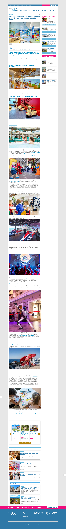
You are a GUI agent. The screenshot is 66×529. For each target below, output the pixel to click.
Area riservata (25, 516)
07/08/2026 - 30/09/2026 (45, 53)
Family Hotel (46, 10)
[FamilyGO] (14, 9)
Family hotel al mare (50, 515)
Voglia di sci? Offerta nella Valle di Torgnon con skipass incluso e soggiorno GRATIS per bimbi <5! (49, 21)
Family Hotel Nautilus (51, 34)
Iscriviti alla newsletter (52, 507)
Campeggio (14, 431)
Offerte (51, 10)
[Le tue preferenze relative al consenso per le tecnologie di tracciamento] (1, 397)
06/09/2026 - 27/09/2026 (45, 31)
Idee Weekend (32, 459)
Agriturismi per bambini (51, 516)
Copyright (26, 526)
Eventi (32, 10)
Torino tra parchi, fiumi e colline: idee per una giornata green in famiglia (29, 498)
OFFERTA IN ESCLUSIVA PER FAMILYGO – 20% (51, 44)
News (39, 10)
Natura (22, 503)
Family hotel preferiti (54, 10)
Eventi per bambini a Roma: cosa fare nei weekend (29, 454)
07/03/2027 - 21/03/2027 (45, 24)
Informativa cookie (38, 526)
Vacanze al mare (37, 514)
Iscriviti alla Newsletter (46, 5)
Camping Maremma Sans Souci (24, 434)
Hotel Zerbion (49, 18)
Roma (26, 451)
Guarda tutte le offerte (49, 56)
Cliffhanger (11, 344)
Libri (36, 10)
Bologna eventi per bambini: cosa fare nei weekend (30, 475)
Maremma (22, 432)
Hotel (31, 431)
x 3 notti (53, 53)
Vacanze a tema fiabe (38, 516)
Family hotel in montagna (51, 514)
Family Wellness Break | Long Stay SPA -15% (51, 51)
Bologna (26, 472)
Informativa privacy (31, 526)
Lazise (18, 431)
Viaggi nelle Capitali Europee (39, 518)
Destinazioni (24, 10)
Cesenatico (35, 431)
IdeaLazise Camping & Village (15, 433)
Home (21, 10)
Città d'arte (22, 459)
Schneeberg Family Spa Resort (51, 42)
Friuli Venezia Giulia (28, 486)
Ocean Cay (35, 376)
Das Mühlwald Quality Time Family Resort (51, 28)
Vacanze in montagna (38, 515)
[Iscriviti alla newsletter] (65, 475)
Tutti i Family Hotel (25, 442)
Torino (26, 462)
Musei (34, 10)
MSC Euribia (23, 153)
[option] (15, 433)
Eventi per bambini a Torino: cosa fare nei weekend (29, 464)
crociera (18, 59)
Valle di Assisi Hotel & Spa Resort (51, 49)
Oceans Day (35, 372)
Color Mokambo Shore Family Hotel (33, 433)
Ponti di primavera (37, 459)
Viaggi (29, 10)
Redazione (18, 47)
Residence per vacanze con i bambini (52, 518)
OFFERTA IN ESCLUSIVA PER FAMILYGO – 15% (51, 36)
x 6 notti (53, 24)
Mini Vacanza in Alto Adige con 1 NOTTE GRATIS (51, 30)
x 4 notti (53, 31)
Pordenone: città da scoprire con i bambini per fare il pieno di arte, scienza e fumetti (30, 488)
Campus (42, 10)
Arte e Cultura (27, 459)
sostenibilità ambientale (35, 152)
